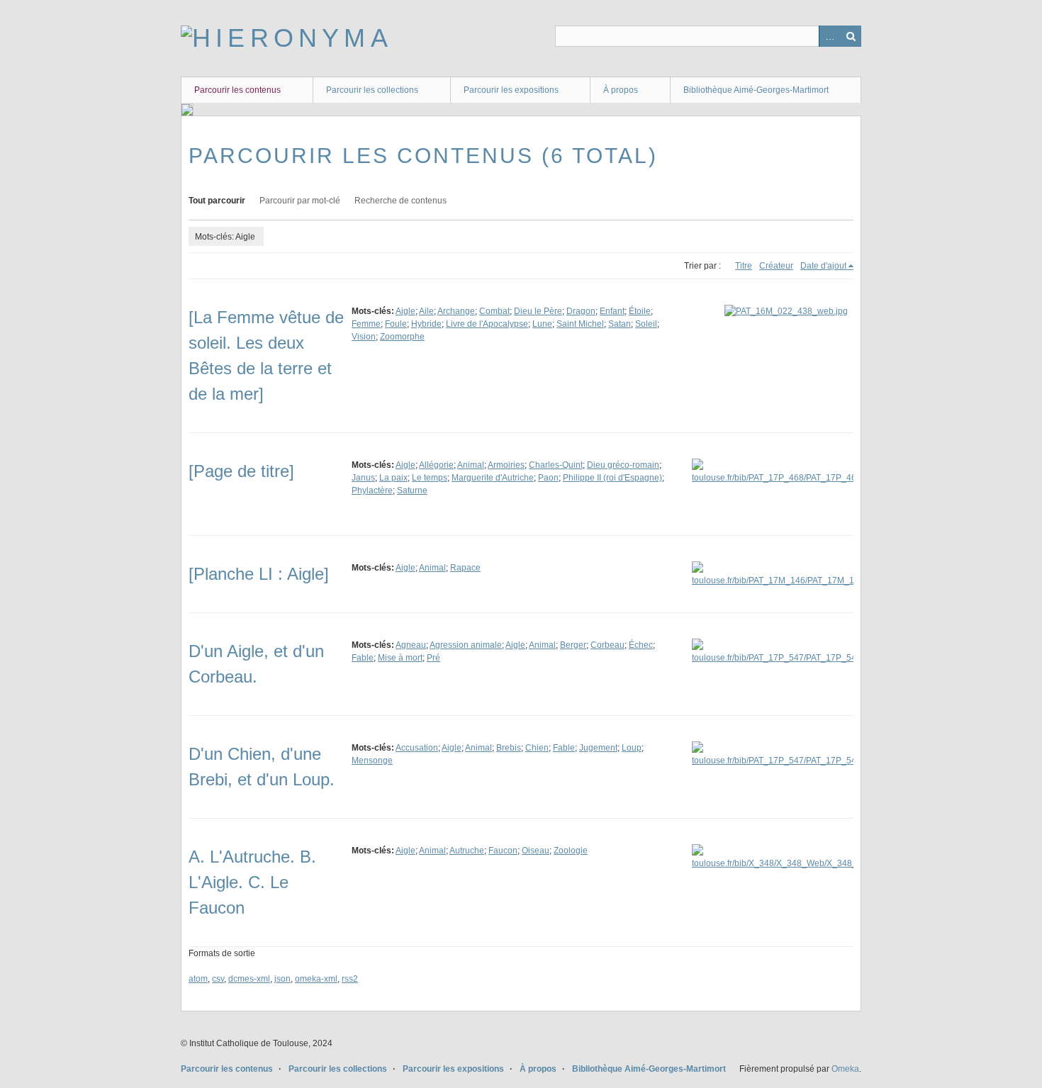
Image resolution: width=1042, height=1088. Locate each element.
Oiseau (535, 851)
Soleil (646, 324)
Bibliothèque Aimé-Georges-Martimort (756, 90)
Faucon (502, 851)
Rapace (465, 568)
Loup (632, 748)
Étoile (640, 311)
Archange (456, 311)
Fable (363, 658)
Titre (743, 266)
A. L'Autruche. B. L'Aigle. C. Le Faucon (252, 882)
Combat (494, 311)
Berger (573, 645)
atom (198, 979)
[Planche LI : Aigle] (259, 573)
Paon (548, 478)
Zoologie (571, 851)
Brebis (508, 748)
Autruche (466, 851)
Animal (470, 465)
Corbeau (607, 645)
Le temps (429, 478)
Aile (426, 311)
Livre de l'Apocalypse (487, 324)
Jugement (598, 748)
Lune (542, 324)
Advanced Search (829, 36)
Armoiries (506, 465)
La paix (393, 478)
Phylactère (372, 490)
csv (218, 979)
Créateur (776, 266)
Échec (641, 645)
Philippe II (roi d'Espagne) (612, 478)
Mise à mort (400, 658)
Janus (363, 478)
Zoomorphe (402, 337)
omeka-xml (316, 979)
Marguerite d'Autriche (493, 478)
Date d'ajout (823, 266)
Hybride (426, 324)
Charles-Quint (556, 465)
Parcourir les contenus (237, 90)
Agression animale (466, 645)
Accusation (417, 748)
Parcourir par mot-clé (299, 201)
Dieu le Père (538, 311)
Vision (364, 337)
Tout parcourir (217, 201)
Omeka (845, 1069)
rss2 (350, 979)
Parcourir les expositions (511, 90)
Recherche (850, 36)
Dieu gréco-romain (623, 465)
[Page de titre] (241, 471)
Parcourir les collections (372, 90)
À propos (620, 90)
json (282, 979)
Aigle (405, 311)
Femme (366, 324)
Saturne (412, 490)
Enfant (612, 311)
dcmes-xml (249, 979)
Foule (396, 324)
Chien (537, 748)
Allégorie (436, 465)
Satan (619, 324)
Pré (433, 658)
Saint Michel (580, 324)
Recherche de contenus (400, 201)
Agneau (411, 645)
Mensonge (372, 760)
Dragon (580, 311)
